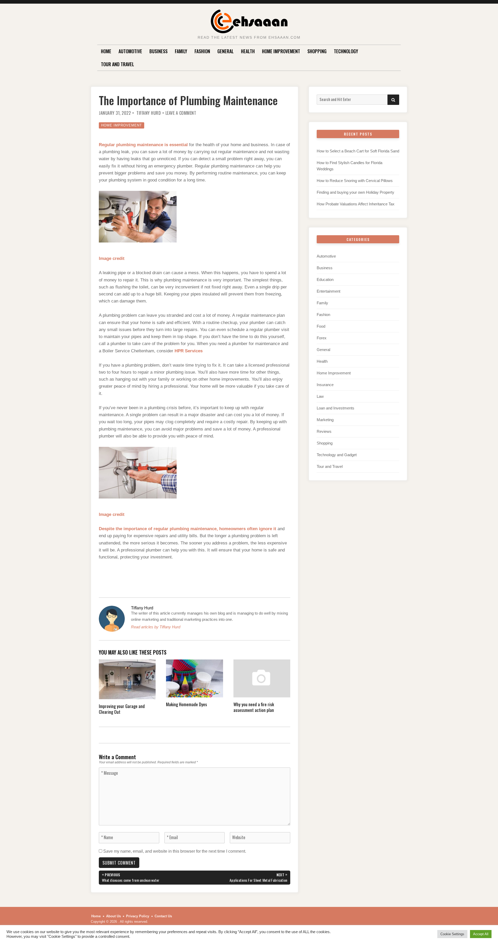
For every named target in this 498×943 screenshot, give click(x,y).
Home (106, 51)
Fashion (202, 51)
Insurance (325, 384)
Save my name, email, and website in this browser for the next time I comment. (174, 851)
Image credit (112, 258)
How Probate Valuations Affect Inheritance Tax (356, 204)
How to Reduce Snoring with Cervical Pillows (355, 180)
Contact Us (163, 916)
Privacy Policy (137, 916)
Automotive (130, 51)
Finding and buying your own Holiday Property (355, 192)
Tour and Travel (117, 64)
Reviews (324, 431)
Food (321, 326)
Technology (346, 51)
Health (248, 51)
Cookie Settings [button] (452, 934)
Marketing (325, 419)
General (225, 51)
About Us (113, 916)
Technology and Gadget (337, 455)
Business (158, 51)
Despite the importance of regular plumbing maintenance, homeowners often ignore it (187, 528)
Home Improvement (281, 51)
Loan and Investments (335, 408)
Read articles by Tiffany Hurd (155, 627)
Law (320, 396)
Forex (322, 338)
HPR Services (189, 350)
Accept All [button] (480, 934)
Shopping (317, 51)
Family (181, 51)
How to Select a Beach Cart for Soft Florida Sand (358, 151)
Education (325, 279)
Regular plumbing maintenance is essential (143, 144)
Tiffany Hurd (148, 113)
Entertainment (328, 291)
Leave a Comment (180, 113)
